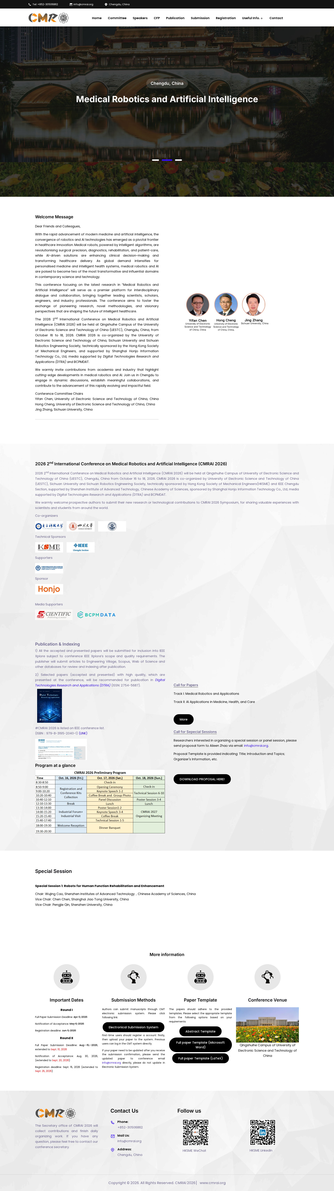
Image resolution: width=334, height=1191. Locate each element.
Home (97, 18)
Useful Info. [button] (251, 18)
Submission (200, 18)
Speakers (140, 18)
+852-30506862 (130, 1127)
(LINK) (83, 733)
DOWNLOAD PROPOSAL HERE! (202, 779)
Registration (226, 18)
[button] (157, 160)
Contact (276, 18)
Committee (117, 18)
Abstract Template (200, 1031)
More (184, 719)
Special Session (53, 871)
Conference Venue (267, 1000)
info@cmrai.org (83, 4)
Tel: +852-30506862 (45, 4)
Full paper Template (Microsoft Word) (200, 1044)
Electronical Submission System (133, 1027)
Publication (175, 18)
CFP (157, 18)
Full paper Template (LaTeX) (200, 1058)
